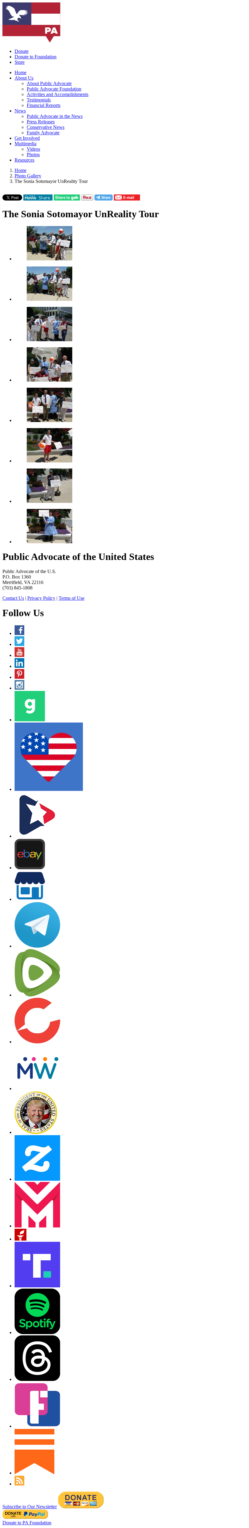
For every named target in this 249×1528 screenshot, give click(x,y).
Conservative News (45, 127)
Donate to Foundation (35, 56)
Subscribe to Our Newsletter (29, 1506)
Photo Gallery (28, 175)
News (20, 110)
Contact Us (13, 598)
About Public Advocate (49, 83)
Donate (22, 51)
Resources (24, 160)
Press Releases (41, 121)
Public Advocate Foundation (54, 88)
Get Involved (27, 138)
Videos (33, 149)
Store (20, 62)
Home (20, 72)
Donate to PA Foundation (26, 1522)
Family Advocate (43, 132)
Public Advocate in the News (55, 116)
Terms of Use (71, 598)
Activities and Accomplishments (57, 94)
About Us (24, 78)
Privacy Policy (41, 598)
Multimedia (25, 143)
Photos (33, 154)
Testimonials (39, 99)
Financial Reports (43, 105)
